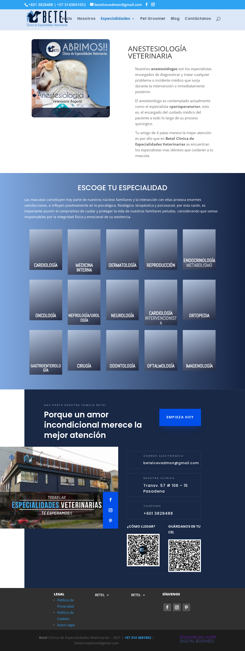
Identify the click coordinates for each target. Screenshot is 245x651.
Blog (175, 19)
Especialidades (115, 19)
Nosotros (86, 19)
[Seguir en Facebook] (110, 499)
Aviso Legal (66, 625)
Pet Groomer (153, 19)
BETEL (100, 595)
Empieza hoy (180, 417)
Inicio (67, 19)
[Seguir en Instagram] (110, 510)
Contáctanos (198, 19)
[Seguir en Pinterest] (110, 520)
